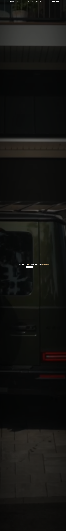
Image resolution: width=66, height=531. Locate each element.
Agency (37, 1)
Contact (40, 1)
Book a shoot (55, 1)
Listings (29, 1)
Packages (33, 1)
